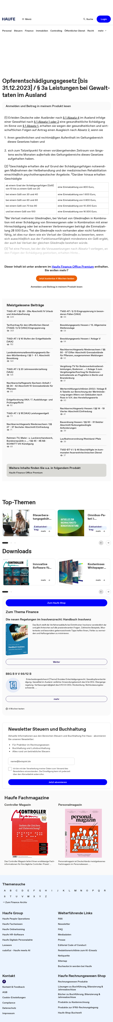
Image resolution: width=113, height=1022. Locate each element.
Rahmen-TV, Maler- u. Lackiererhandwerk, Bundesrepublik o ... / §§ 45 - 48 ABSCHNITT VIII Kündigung (30, 440)
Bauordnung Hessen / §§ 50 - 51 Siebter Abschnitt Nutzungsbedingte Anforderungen (81, 425)
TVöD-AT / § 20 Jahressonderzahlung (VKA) (27, 370)
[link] (7, 30)
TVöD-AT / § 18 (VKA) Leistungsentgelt (28, 413)
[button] (104, 19)
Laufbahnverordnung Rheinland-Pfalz (80, 438)
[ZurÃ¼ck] (101, 542)
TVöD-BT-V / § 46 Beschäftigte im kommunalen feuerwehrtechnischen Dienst (82, 451)
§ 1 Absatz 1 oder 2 (46, 122)
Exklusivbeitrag (41, 528)
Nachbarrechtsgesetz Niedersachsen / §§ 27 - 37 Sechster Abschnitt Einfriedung (29, 425)
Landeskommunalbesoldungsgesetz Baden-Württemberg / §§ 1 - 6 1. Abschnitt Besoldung (28, 355)
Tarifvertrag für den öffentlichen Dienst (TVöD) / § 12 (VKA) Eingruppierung (28, 326)
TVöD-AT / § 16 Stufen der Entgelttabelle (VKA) (29, 340)
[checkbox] (10, 769)
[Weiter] (108, 542)
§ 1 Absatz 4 (71, 118)
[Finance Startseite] (9, 19)
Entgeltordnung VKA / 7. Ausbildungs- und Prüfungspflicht (30, 401)
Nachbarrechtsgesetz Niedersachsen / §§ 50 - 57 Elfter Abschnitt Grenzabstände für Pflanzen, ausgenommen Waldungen (82, 352)
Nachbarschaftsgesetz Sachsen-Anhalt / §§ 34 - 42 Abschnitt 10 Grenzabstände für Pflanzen (30, 385)
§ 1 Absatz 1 (30, 126)
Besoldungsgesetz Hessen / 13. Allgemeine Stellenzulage (83, 326)
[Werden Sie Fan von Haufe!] (4, 981)
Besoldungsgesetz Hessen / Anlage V (80, 338)
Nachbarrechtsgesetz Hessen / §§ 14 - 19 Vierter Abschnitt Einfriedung (82, 410)
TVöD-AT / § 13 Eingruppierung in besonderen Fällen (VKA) (82, 313)
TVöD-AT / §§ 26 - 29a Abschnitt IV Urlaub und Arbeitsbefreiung (30, 313)
